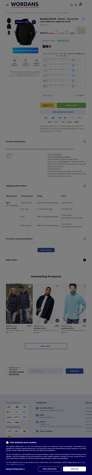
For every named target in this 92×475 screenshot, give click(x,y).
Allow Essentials (50, 469)
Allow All (74, 469)
